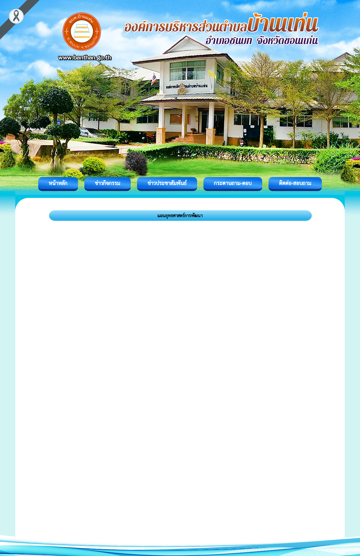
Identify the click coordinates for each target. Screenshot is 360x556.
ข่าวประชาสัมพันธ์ (167, 182)
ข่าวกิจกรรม (107, 182)
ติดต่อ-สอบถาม (295, 182)
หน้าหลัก (58, 182)
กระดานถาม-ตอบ (233, 182)
